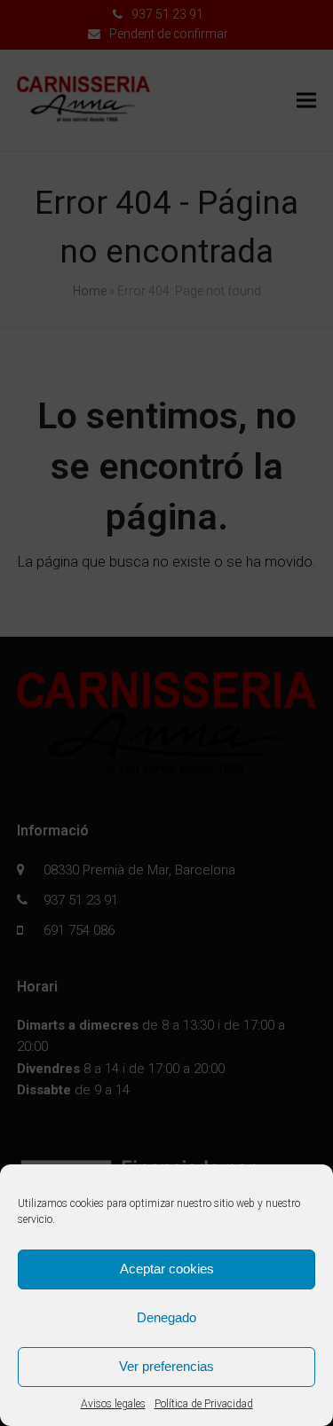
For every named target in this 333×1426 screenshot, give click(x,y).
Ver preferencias (166, 1366)
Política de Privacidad (204, 1404)
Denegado (166, 1317)
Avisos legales (113, 1404)
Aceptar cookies (167, 1268)
